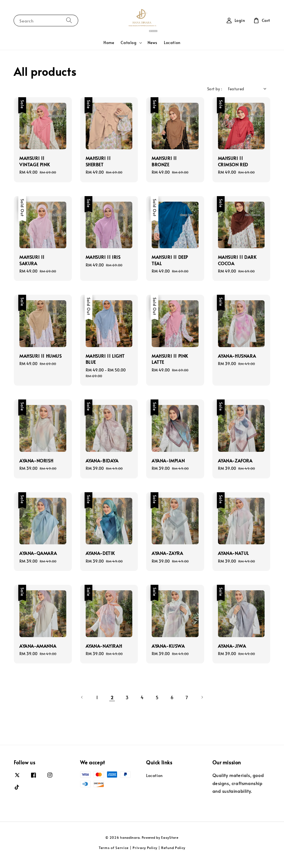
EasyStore (169, 837)
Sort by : (214, 88)
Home (108, 42)
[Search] (69, 20)
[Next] (202, 697)
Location (172, 42)
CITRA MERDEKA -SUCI (244, 13)
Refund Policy (173, 847)
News (152, 42)
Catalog (128, 42)
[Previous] (82, 697)
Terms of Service (114, 847)
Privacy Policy (145, 847)
